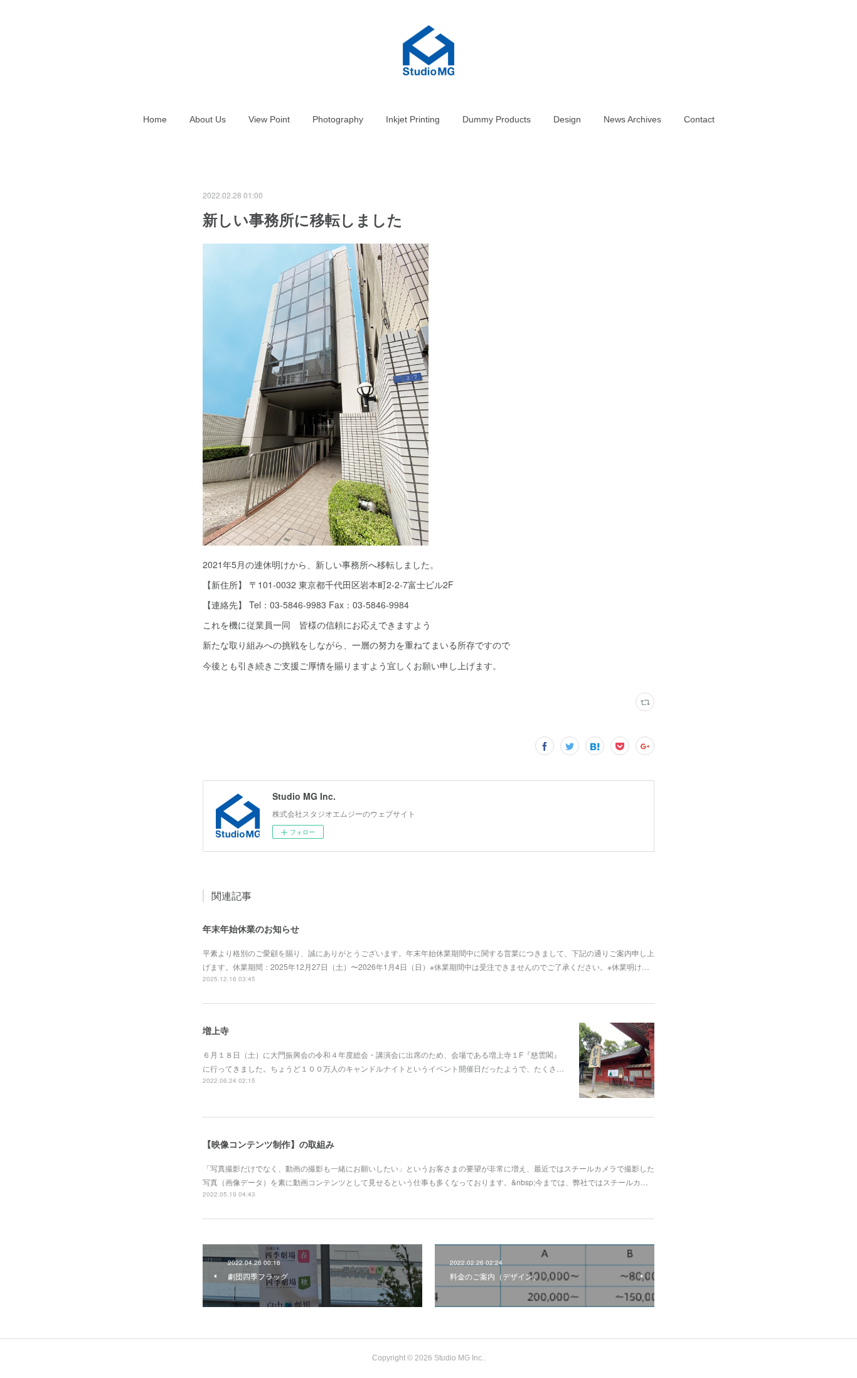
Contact (699, 119)
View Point (269, 119)
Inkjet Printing (413, 119)
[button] (155, 119)
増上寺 (216, 1030)
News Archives (632, 119)
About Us (207, 119)
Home (155, 119)
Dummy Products (496, 119)
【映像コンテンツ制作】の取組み (268, 1144)
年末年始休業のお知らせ (251, 928)
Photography (337, 119)
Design (567, 119)
